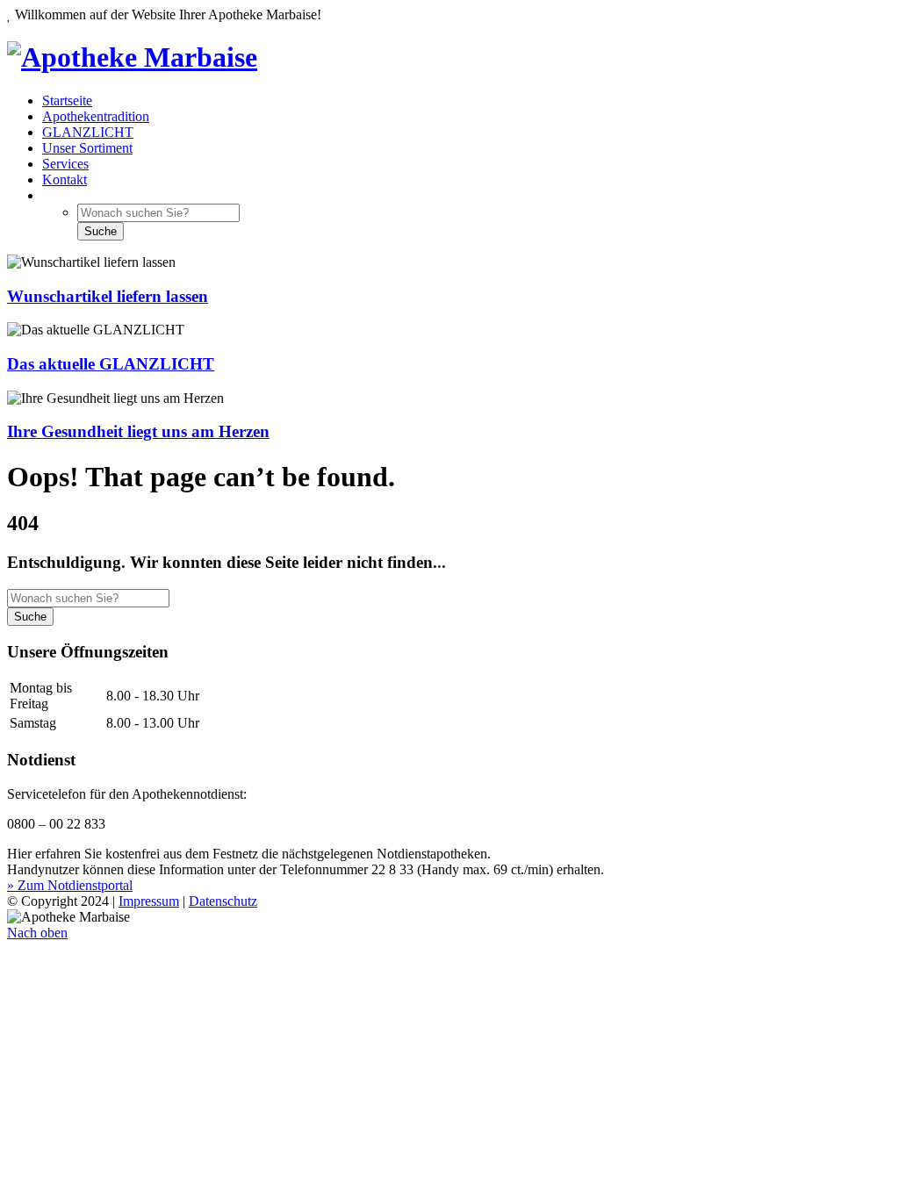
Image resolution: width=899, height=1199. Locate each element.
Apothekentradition (95, 116)
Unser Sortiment (87, 147)
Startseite (67, 100)
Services (65, 163)
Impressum (149, 901)
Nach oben (37, 932)
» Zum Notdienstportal (70, 885)
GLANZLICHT (87, 132)
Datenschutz (223, 901)
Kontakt (64, 179)
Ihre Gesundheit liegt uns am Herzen (138, 431)
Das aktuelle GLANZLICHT (110, 364)
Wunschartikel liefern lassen (107, 296)
